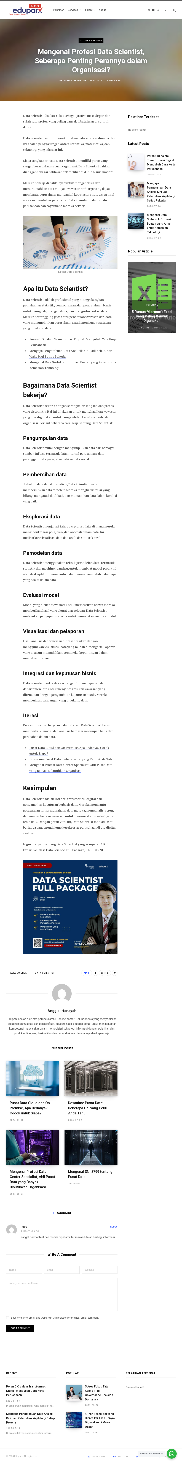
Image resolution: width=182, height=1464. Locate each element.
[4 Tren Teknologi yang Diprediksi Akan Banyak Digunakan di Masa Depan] (75, 1423)
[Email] (10, 154)
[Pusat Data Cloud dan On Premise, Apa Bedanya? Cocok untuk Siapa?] (32, 1078)
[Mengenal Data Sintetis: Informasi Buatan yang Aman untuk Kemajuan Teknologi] (137, 226)
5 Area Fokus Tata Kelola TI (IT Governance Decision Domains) (99, 1393)
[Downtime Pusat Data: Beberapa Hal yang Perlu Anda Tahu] (91, 1078)
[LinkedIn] (108, 973)
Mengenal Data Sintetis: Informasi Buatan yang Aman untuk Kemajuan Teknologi (159, 223)
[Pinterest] (10, 144)
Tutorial (152, 305)
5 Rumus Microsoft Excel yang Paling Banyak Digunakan (152, 316)
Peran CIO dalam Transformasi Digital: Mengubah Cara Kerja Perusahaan (161, 162)
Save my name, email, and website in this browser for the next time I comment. (55, 1317)
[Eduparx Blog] (26, 10)
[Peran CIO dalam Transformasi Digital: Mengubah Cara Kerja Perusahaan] (137, 165)
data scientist (45, 973)
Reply (113, 1227)
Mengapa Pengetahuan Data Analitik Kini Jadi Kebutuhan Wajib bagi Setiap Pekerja (161, 192)
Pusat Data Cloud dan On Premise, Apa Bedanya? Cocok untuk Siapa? (30, 1108)
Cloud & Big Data (91, 40)
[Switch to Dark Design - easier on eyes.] (165, 10)
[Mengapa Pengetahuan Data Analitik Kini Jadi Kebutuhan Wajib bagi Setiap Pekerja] (137, 195)
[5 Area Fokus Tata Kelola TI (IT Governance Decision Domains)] (75, 1396)
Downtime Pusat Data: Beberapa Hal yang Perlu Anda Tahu (71, 759)
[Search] (173, 10)
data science (18, 973)
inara (24, 1226)
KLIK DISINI (94, 850)
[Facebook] (10, 126)
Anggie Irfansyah (74, 80)
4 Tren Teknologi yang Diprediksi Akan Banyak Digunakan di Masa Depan (100, 1420)
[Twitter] (10, 135)
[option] (152, 297)
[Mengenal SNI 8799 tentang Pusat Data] (91, 1147)
